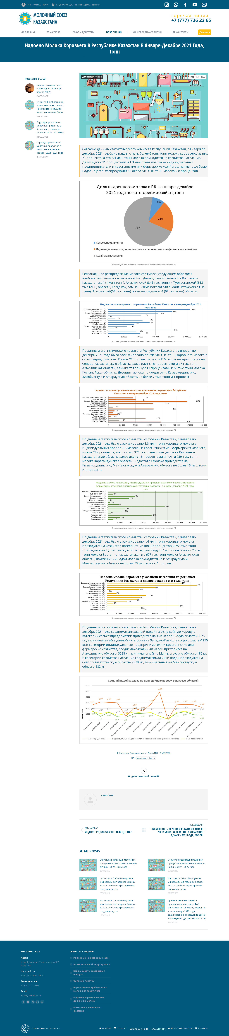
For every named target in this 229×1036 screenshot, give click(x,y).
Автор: (153, 753)
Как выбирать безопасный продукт (89, 972)
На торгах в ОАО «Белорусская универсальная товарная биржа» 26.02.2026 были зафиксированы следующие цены (117, 883)
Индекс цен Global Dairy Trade (91, 957)
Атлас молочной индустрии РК (91, 964)
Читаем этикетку (83, 980)
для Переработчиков (92, 77)
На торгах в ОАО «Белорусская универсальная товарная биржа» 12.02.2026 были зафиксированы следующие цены (117, 906)
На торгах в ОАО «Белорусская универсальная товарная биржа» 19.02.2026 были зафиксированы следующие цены (185, 883)
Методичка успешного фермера (86, 1009)
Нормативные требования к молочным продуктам (90, 989)
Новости (152, 758)
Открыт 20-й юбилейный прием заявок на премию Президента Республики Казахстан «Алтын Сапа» (50, 107)
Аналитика (141, 758)
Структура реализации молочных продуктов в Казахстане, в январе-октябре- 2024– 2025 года (118, 863)
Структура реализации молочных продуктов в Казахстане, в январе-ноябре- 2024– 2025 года (186, 863)
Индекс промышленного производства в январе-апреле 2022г (49, 88)
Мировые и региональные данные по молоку (88, 999)
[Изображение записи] (88, 865)
